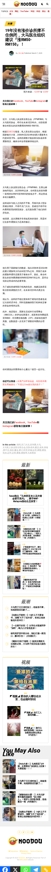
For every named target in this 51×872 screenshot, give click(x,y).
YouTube (29, 101)
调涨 (44, 450)
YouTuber (24, 11)
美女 (44, 11)
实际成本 (30, 447)
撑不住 (6, 450)
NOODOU (21, 858)
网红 (17, 11)
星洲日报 (11, 131)
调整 (39, 450)
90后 (33, 11)
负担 (5, 453)
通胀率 (24, 453)
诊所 (35, 450)
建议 (37, 447)
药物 (30, 450)
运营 (14, 453)
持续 (46, 447)
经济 (25, 450)
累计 (21, 450)
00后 (38, 11)
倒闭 (19, 445)
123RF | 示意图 (16, 175)
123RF (37, 92)
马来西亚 (32, 453)
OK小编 (21, 53)
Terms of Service (36, 851)
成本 (41, 447)
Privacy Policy (26, 853)
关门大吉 (25, 445)
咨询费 (33, 445)
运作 (9, 453)
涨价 (12, 450)
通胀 (18, 453)
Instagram (41, 101)
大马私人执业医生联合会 (14, 447)
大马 (11, 11)
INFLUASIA (23, 860)
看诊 (16, 450)
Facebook (18, 101)
